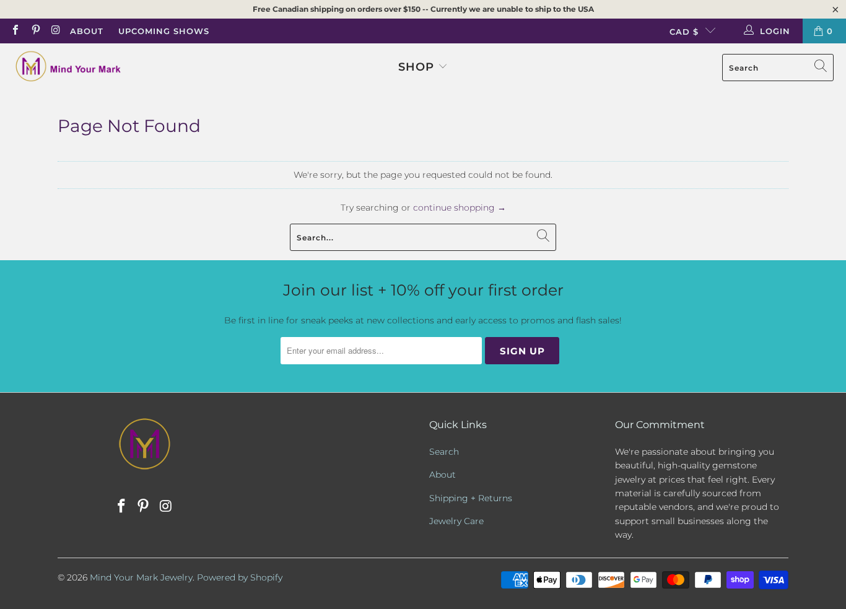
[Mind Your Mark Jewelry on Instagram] (55, 31)
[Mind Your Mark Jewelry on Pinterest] (34, 31)
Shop (416, 67)
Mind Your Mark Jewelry (141, 577)
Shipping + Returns (470, 498)
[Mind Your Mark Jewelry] (68, 67)
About (86, 31)
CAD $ (684, 32)
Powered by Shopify (239, 577)
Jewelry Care (456, 521)
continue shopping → (459, 207)
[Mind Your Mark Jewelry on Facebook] (14, 31)
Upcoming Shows (163, 31)
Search (444, 451)
